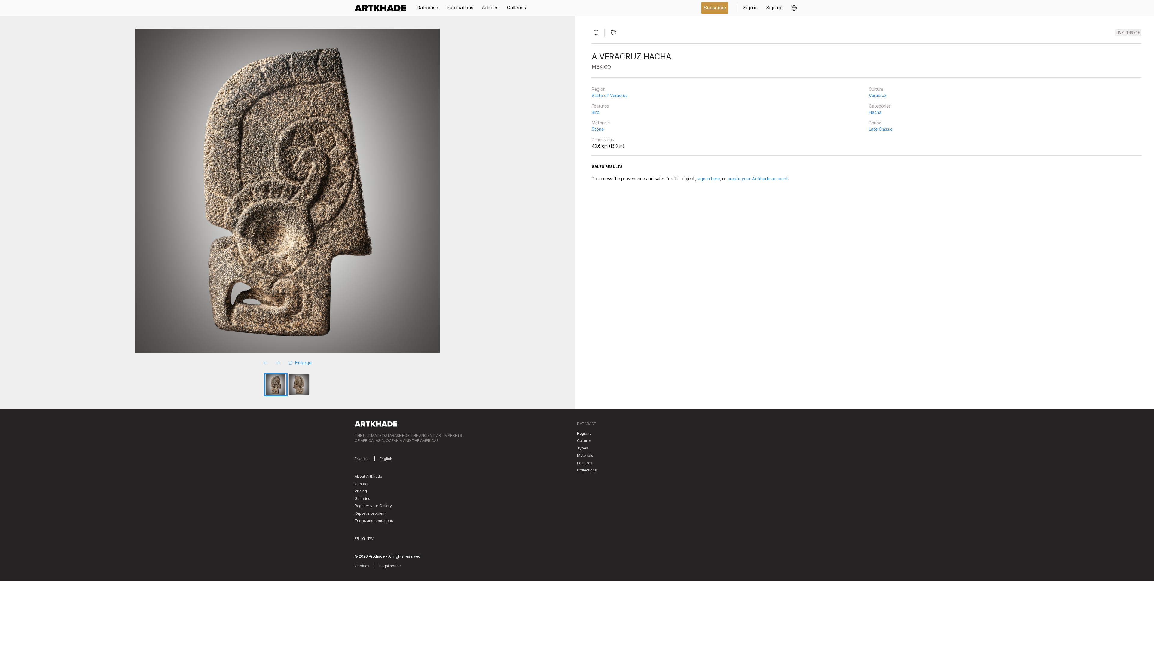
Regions (584, 433)
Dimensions (603, 139)
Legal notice (390, 566)
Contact (361, 484)
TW (370, 538)
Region (599, 89)
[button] (794, 8)
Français (362, 458)
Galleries (362, 498)
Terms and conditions (374, 520)
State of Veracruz (610, 95)
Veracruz (878, 95)
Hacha (875, 112)
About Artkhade (368, 476)
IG (363, 538)
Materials (601, 122)
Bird (596, 112)
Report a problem (370, 513)
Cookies (362, 566)
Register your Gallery (373, 506)
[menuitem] (382, 8)
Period (875, 122)
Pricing (361, 491)
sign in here (708, 178)
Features (600, 105)
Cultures (584, 440)
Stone (598, 129)
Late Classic (881, 129)
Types (582, 448)
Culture (876, 89)
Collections (587, 470)
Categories (880, 105)
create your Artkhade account (758, 178)
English (386, 458)
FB (357, 538)
